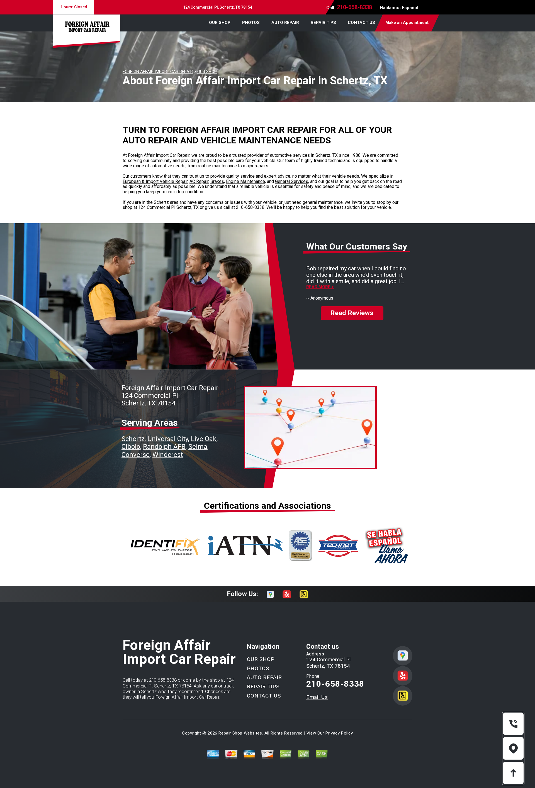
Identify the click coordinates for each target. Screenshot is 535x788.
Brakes (217, 181)
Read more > (320, 287)
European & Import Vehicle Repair (155, 181)
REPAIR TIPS (323, 22)
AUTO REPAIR (285, 22)
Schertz (133, 439)
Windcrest (167, 455)
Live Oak (204, 439)
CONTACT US (361, 22)
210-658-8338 (354, 7)
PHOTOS (251, 22)
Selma (197, 447)
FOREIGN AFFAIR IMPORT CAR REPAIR (158, 71)
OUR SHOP (219, 22)
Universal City (167, 439)
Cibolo (130, 447)
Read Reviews (351, 313)
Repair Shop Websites (240, 733)
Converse (135, 455)
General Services (291, 181)
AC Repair (198, 181)
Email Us (317, 697)
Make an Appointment (407, 22)
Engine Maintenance (245, 181)
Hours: (73, 7)
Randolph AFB (164, 447)
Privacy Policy (339, 733)
